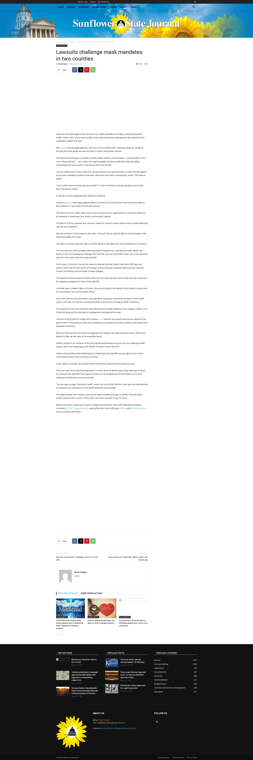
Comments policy (163, 757)
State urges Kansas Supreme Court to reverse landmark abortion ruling (133, 674)
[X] (195, 2)
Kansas (71, 7)
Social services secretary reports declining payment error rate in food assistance (133, 623)
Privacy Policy (192, 757)
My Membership (103, 2)
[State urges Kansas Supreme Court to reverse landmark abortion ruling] (111, 675)
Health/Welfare (68, 42)
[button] (194, 7)
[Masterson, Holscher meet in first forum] (62, 662)
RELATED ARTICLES (68, 593)
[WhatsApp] (93, 69)
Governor (83, 7)
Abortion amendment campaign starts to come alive (77, 558)
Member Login (83, 2)
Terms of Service (178, 757)
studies (122, 408)
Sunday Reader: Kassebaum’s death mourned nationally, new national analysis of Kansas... (84, 690)
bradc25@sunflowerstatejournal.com (119, 728)
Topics (113, 7)
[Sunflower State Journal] (126, 24)
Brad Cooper (63, 64)
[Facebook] (74, 69)
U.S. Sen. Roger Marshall (76, 408)
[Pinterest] (86, 69)
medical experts (138, 408)
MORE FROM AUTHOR (91, 593)
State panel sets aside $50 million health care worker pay (128, 558)
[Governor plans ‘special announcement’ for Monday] (111, 662)
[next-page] (62, 633)
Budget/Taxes (99, 7)
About (123, 7)
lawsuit (63, 148)
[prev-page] (57, 633)
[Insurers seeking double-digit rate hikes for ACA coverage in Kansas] (102, 608)
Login (133, 7)
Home (61, 7)
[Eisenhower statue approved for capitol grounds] (111, 688)
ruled (101, 319)
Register (93, 2)
